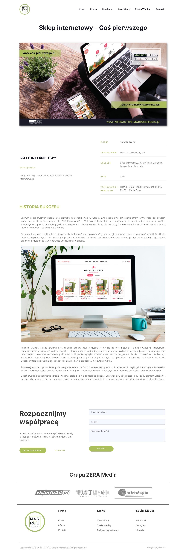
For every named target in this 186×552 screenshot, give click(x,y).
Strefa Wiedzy (142, 9)
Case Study (124, 9)
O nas (81, 9)
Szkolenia (107, 9)
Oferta (93, 9)
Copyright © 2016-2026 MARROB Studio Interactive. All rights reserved (53, 547)
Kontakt (160, 9)
